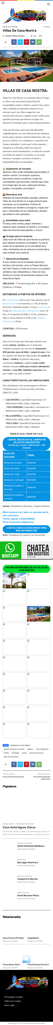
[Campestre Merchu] (9, 881)
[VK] (32, 42)
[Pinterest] (26, 42)
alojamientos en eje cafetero (20, 745)
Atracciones (21, 860)
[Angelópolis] (39, 927)
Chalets (6, 753)
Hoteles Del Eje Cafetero (15, 36)
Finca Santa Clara (11, 964)
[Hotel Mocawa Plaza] (9, 898)
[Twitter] (20, 42)
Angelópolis (33, 938)
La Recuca (43, 307)
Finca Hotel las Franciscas (13, 777)
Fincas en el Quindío (10, 27)
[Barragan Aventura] (9, 865)
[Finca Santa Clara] (14, 954)
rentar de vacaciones (36, 753)
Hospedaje (15, 753)
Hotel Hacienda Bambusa (30, 846)
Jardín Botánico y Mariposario (25, 310)
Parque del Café (10, 303)
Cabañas (30, 749)
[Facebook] (14, 42)
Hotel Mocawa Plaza (28, 895)
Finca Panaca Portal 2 (38, 964)
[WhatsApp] (39, 42)
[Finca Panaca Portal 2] (39, 954)
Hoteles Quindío (8, 824)
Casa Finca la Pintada (13, 938)
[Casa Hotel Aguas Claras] (26, 805)
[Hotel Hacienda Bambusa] (9, 848)
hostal (24, 753)
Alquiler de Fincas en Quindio (14, 749)
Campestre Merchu (27, 879)
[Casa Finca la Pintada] (14, 927)
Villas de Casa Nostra (11, 757)
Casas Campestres (42, 749)
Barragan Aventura (27, 862)
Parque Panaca (12, 300)
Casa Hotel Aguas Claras (19, 827)
